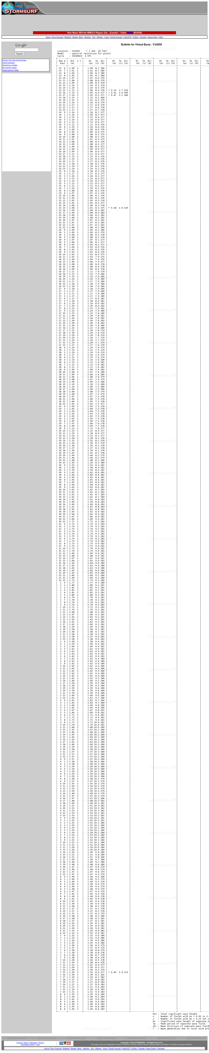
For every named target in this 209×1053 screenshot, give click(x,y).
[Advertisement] (127, 8)
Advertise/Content (27, 1044)
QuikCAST (127, 37)
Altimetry (100, 37)
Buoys (48, 37)
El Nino (135, 37)
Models (75, 37)
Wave (81, 37)
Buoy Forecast (57, 37)
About (26, 1043)
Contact (19, 1043)
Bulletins (67, 37)
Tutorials (143, 37)
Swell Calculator (9, 63)
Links (38, 1044)
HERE (130, 33)
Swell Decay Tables (10, 65)
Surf (93, 37)
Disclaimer (33, 1043)
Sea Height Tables (10, 67)
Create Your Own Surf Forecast (14, 60)
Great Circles (152, 37)
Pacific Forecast (116, 37)
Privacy (41, 1043)
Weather (87, 37)
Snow (106, 37)
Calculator (161, 1048)
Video (161, 37)
